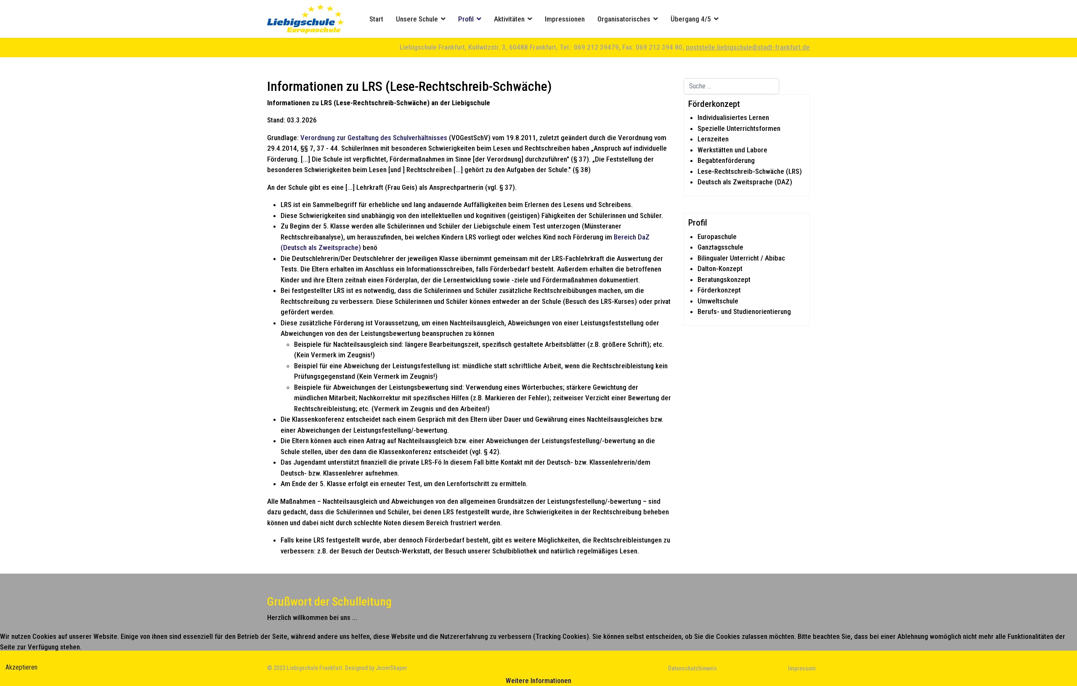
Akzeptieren (21, 667)
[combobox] (731, 86)
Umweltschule (718, 301)
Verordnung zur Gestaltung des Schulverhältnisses (373, 137)
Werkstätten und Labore (732, 150)
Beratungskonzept (724, 279)
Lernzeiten (713, 139)
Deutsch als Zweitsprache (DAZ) (745, 182)
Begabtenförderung (726, 160)
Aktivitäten (509, 19)
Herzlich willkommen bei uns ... (312, 617)
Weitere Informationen (538, 680)
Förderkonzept (719, 290)
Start (376, 19)
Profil (466, 19)
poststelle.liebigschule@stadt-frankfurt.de (748, 47)
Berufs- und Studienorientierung (744, 311)
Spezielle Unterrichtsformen (739, 128)
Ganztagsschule (720, 247)
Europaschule (717, 236)
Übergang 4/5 (691, 19)
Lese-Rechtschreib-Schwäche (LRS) (750, 171)
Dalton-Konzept (720, 268)
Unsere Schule (417, 19)
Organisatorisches (623, 19)
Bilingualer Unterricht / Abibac (741, 258)
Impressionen (565, 19)
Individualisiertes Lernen (733, 117)
